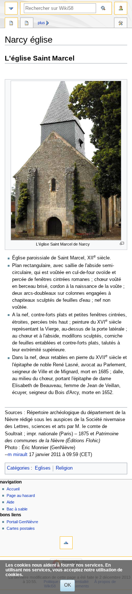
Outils (120, 24)
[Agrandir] (122, 244)
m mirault (17, 454)
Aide (10, 502)
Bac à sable (17, 509)
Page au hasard (21, 495)
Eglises (43, 468)
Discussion (27, 24)
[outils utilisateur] (120, 8)
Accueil (13, 489)
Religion (64, 468)
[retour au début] (66, 542)
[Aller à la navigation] (11, 8)
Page (11, 24)
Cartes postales (21, 528)
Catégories (18, 468)
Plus (41, 22)
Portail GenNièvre (22, 522)
